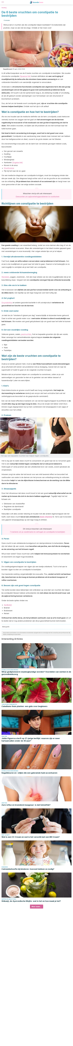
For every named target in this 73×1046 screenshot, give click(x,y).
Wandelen (5, 277)
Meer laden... (37, 907)
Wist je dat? (6, 835)
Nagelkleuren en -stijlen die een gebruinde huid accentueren (29, 773)
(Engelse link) (17, 162)
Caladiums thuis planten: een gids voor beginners (24, 706)
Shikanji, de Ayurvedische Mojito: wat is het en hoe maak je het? (31, 901)
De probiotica (7, 303)
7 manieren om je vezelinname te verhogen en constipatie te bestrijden (37, 532)
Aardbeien (8, 605)
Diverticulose (9, 168)
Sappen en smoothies (9, 899)
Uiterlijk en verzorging (10, 669)
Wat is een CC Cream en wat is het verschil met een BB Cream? (31, 837)
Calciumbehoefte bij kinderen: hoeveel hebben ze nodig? (28, 869)
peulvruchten (26, 334)
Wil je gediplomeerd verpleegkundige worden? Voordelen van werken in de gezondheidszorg (36, 673)
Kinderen (5, 867)
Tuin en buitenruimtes (9, 704)
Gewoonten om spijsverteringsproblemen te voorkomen (37, 197)
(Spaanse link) (25, 76)
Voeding (4, 7)
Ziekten (4, 736)
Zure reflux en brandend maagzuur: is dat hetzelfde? (26, 805)
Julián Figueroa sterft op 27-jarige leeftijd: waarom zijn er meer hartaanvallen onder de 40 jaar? (31, 739)
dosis (46, 517)
